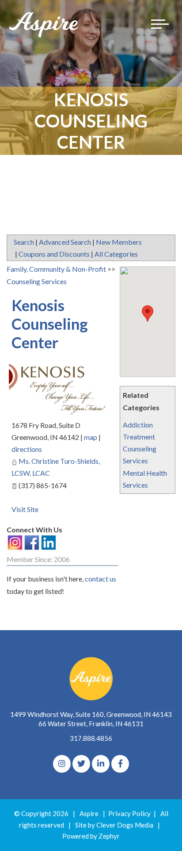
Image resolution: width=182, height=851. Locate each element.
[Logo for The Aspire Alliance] (44, 24)
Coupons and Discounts (54, 254)
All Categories (116, 254)
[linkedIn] (101, 764)
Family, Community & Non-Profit (56, 269)
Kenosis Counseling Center (49, 323)
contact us (100, 578)
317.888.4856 (91, 738)
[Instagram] (62, 764)
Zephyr (109, 836)
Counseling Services (37, 281)
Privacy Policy (129, 813)
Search (24, 242)
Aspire (89, 813)
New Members (119, 242)
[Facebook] (120, 764)
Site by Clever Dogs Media (114, 825)
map (90, 437)
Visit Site (24, 509)
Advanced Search (65, 242)
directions (26, 449)
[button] (147, 313)
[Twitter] (81, 764)
